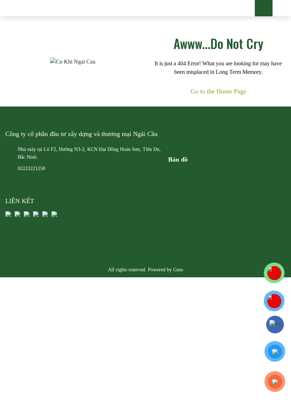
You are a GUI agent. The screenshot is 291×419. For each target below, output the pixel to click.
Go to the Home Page (218, 91)
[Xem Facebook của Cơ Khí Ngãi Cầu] (275, 324)
